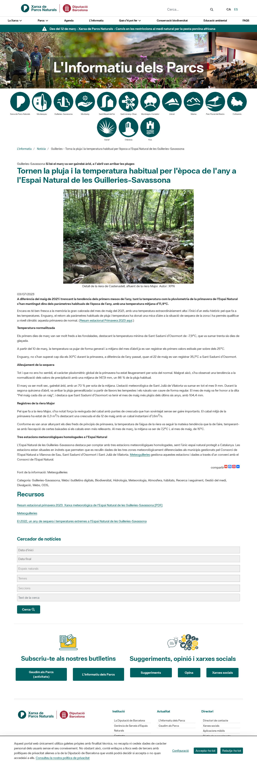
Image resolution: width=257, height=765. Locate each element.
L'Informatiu (96, 20)
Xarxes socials (222, 673)
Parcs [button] (41, 20)
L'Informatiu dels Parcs (98, 674)
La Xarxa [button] (13, 20)
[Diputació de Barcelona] (51, 714)
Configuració (180, 751)
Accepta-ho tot (205, 751)
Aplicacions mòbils (214, 731)
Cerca (26, 609)
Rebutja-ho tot (231, 751)
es (236, 9)
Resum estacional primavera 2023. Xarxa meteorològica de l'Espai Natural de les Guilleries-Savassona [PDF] (89, 505)
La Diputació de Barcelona (129, 720)
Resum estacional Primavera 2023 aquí (106, 320)
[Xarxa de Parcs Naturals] (54, 8)
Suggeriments (151, 673)
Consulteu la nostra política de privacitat (63, 758)
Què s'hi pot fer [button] (128, 20)
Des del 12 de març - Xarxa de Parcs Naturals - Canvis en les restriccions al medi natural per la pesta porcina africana (132, 29)
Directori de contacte (215, 720)
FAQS (246, 20)
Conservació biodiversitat (172, 20)
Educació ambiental (215, 20)
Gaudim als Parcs (169, 725)
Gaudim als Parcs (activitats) (41, 674)
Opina (189, 673)
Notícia (41, 149)
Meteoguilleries (140, 455)
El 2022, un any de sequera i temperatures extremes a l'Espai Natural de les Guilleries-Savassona (82, 521)
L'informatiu (24, 149)
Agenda (68, 20)
